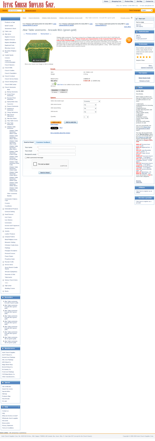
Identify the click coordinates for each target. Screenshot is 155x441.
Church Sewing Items (11, 81)
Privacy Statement (7, 425)
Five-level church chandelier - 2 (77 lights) (144, 166)
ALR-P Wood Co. (7, 355)
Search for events (7, 389)
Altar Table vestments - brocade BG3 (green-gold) (11, 317)
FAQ (3, 413)
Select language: (134, 10)
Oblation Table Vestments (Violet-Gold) (13, 168)
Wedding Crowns (10, 288)
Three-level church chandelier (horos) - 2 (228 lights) (144, 160)
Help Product (54, 124)
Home (24, 18)
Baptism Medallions (10, 42)
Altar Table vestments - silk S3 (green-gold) (11, 341)
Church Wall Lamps (10, 84)
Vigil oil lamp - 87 (146, 172)
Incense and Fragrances (12, 225)
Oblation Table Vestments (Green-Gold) (70, 18)
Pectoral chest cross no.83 (143, 145)
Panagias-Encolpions (11, 250)
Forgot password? (141, 38)
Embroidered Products (11, 209)
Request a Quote (145, 81)
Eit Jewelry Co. (6, 369)
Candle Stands (9, 55)
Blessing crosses (10, 48)
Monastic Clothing (10, 242)
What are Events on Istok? (10, 415)
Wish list (138, 25)
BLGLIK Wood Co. (7, 367)
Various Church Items (11, 280)
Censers (7, 58)
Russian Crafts (9, 262)
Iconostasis (8, 222)
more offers (127, 26)
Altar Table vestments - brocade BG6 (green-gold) (11, 333)
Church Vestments (34, 18)
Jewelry (7, 231)
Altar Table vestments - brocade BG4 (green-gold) (11, 323)
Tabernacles (8, 277)
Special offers (6, 391)
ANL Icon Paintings (7, 359)
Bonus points (6, 423)
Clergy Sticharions (12, 112)
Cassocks (10, 104)
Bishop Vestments (12, 92)
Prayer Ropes (9, 256)
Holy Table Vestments (10, 123)
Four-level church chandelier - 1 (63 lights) (144, 156)
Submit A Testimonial (147, 67)
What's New (146, 127)
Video (6, 283)
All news (138, 180)
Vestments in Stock (10, 28)
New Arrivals (6, 398)
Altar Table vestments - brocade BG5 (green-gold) (11, 328)
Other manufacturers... (9, 376)
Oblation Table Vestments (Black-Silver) (13, 137)
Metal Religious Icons (11, 239)
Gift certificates (6, 386)
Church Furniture (10, 76)
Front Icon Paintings (8, 372)
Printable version (125, 18)
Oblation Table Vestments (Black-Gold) (13, 132)
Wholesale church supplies (10, 418)
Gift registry (139, 26)
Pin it (61, 127)
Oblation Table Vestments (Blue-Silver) (13, 147)
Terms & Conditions (8, 428)
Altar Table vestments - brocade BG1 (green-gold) (11, 307)
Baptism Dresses (10, 39)
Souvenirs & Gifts (10, 274)
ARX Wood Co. (6, 362)
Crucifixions (8, 206)
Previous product (30, 34)
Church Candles (9, 70)
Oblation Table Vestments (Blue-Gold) (13, 142)
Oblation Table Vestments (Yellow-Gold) (13, 189)
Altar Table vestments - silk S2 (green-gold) (11, 338)
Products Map (6, 396)
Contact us (5, 411)
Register (138, 37)
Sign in (138, 35)
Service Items (9, 264)
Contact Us (149, 1)
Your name (28, 147)
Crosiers (7, 203)
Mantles (9, 196)
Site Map (139, 1)
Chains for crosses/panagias (10, 61)
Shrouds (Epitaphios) (11, 271)
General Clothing (10, 211)
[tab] (29, 142)
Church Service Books (11, 79)
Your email (28, 151)
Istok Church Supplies (8, 352)
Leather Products (10, 234)
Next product (46, 34)
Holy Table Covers (12, 120)
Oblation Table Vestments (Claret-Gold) (13, 153)
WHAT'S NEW (9, 25)
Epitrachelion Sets (12, 101)
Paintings (7, 248)
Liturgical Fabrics (10, 236)
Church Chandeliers (11, 73)
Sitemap (4, 394)
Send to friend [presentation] (29, 142)
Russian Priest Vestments (11, 98)
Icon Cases (8, 217)
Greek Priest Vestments (11, 94)
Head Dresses (9, 214)
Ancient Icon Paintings (8, 357)
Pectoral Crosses (10, 253)
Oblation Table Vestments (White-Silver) (13, 184)
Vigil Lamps (8, 285)
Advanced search (31, 10)
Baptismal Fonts (9, 45)
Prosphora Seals (10, 259)
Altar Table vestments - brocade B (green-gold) (11, 302)
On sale (4, 401)
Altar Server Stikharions (10, 115)
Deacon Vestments (12, 106)
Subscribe (139, 182)
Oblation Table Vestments (49, 18)
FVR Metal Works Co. (8, 374)
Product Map (129, 1)
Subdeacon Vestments (10, 109)
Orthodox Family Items (11, 245)
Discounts (5, 420)
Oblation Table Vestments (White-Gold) (13, 179)
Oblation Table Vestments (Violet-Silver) (13, 174)
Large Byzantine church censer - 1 (143, 150)
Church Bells (8, 67)
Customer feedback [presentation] (43, 142)
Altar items (8, 34)
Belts (8, 89)
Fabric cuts (8, 31)
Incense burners (10, 228)
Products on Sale (10, 22)
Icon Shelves (8, 220)
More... (151, 65)
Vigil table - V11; (146, 173)
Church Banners (10, 65)
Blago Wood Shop (7, 364)
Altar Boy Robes (12, 118)
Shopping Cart (116, 1)
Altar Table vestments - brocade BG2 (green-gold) (11, 312)
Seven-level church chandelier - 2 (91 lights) (144, 164)
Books (7, 291)
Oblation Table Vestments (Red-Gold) (14, 163)
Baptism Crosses (10, 37)
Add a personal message (35, 157)
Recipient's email (30, 154)
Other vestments (12, 193)
